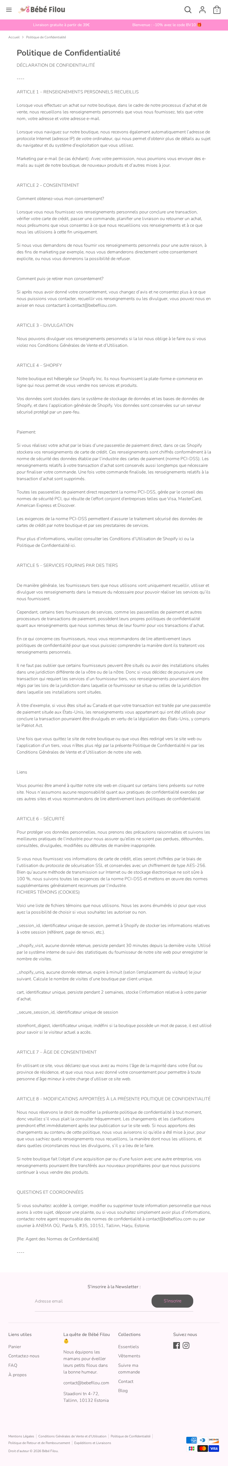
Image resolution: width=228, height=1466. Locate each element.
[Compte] (202, 7)
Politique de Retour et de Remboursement (39, 1443)
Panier (14, 1347)
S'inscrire (172, 1301)
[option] (61, 25)
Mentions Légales (21, 1436)
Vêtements (129, 1356)
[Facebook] (176, 1345)
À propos (17, 1375)
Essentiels (128, 1347)
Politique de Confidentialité (46, 37)
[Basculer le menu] (8, 9)
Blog (123, 1391)
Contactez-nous (23, 1356)
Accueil (13, 37)
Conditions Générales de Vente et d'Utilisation (72, 1436)
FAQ (12, 1365)
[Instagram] (186, 1345)
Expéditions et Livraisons (92, 1443)
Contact (125, 1381)
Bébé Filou (50, 1451)
